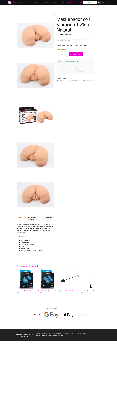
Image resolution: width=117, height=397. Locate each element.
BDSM (37, 2)
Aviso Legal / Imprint (81, 333)
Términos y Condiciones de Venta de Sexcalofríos (49, 333)
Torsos (56, 2)
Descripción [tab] (22, 217)
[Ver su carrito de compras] (103, 2)
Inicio (18, 15)
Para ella (16, 2)
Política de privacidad (68, 333)
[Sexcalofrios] (9, 2)
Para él (27, 2)
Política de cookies (58, 335)
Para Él (37, 15)
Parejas (46, 2)
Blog (80, 2)
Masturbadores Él (76, 80)
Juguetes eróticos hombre (27, 15)
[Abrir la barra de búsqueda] (107, 2)
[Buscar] (99, 2)
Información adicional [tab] (32, 218)
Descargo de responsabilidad (43, 335)
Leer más (40, 296)
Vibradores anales (69, 2)
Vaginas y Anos (90, 80)
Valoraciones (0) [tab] (48, 218)
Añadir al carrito (76, 54)
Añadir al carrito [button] (22, 296)
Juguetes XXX (67, 80)
